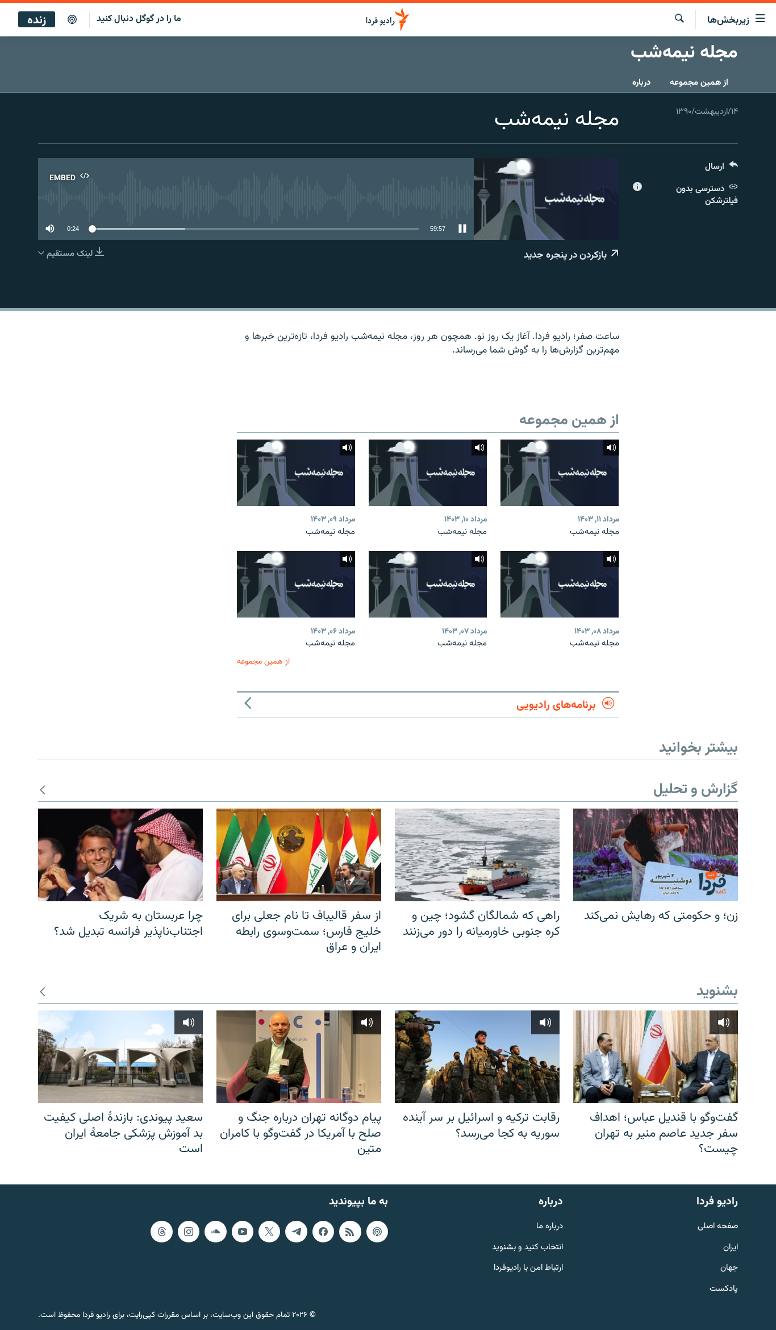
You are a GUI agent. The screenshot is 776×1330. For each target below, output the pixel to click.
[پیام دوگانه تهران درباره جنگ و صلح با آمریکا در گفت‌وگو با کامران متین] (298, 1056)
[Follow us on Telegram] (296, 1231)
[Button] (721, 169)
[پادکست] (72, 19)
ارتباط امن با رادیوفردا (528, 1268)
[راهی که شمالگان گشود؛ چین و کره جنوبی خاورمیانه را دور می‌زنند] (477, 855)
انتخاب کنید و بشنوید (527, 1247)
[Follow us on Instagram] (188, 1231)
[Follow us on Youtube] (242, 1231)
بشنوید (717, 992)
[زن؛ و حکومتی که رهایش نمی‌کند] (655, 855)
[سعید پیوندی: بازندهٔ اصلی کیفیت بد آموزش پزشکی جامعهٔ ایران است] (120, 1056)
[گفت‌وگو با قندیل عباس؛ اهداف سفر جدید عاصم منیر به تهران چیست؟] (655, 1056)
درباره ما (549, 1226)
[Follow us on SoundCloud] (215, 1231)
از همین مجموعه (699, 82)
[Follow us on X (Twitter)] (269, 1231)
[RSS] (350, 1231)
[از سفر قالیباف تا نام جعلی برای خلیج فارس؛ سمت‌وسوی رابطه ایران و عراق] (298, 855)
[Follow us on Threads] (161, 1231)
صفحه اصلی (718, 1226)
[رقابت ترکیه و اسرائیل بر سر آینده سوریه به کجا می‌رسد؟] (477, 1056)
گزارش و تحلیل (695, 790)
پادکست (724, 1289)
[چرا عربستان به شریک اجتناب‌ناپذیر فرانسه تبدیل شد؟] (120, 855)
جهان (729, 1268)
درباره (641, 82)
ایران (730, 1247)
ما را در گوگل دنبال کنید (139, 19)
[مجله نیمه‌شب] (559, 473)
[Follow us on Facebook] (323, 1231)
